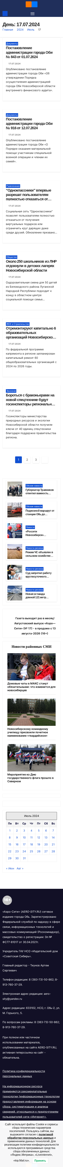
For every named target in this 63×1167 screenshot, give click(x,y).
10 (24, 837)
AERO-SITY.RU (47, 1047)
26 (38, 851)
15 (9, 844)
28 (53, 851)
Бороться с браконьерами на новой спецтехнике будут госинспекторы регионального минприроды (31, 402)
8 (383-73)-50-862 (41, 979)
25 (31, 851)
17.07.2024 (15, 63)
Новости (30, 527)
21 (53, 844)
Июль (30, 29)
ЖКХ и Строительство (17, 324)
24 (24, 851)
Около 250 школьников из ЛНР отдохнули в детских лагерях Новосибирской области (31, 265)
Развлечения (13, 186)
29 (9, 858)
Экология (11, 391)
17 (24, 844)
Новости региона (34, 548)
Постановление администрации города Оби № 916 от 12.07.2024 (29, 123)
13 (46, 837)
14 (53, 837)
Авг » (20, 868)
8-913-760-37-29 (14, 1027)
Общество (11, 257)
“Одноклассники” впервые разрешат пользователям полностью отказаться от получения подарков (28, 197)
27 (46, 851)
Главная (8, 29)
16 (17, 844)
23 (17, 851)
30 (17, 858)
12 (38, 837)
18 (31, 844)
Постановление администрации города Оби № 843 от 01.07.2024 (29, 52)
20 (46, 844)
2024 (20, 29)
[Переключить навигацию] (32, 13)
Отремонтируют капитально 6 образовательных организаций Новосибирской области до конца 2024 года (31, 335)
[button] (58, 13)
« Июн (10, 868)
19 (38, 844)
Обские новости (34, 485)
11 (31, 837)
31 (24, 858)
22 (9, 851)
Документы (12, 43)
